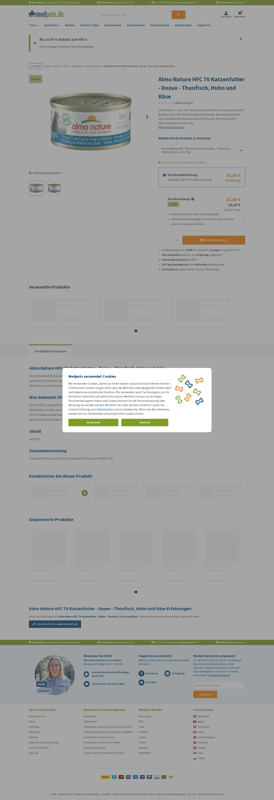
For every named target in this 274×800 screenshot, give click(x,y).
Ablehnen (144, 422)
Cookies (128, 409)
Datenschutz (105, 409)
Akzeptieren (93, 422)
